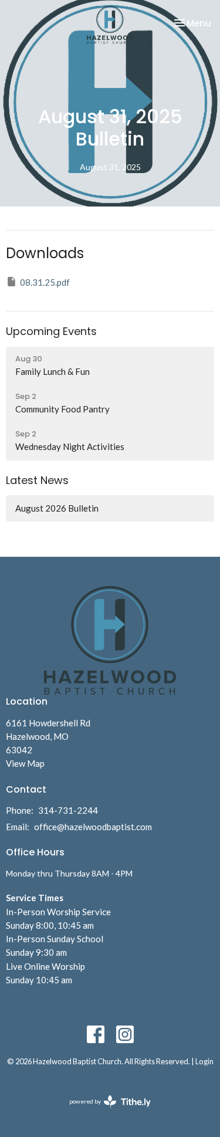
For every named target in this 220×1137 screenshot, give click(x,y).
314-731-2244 (68, 810)
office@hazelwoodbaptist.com (93, 826)
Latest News (37, 480)
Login (204, 1061)
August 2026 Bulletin (57, 508)
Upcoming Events (51, 331)
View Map (25, 763)
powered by (104, 1111)
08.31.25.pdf (45, 282)
